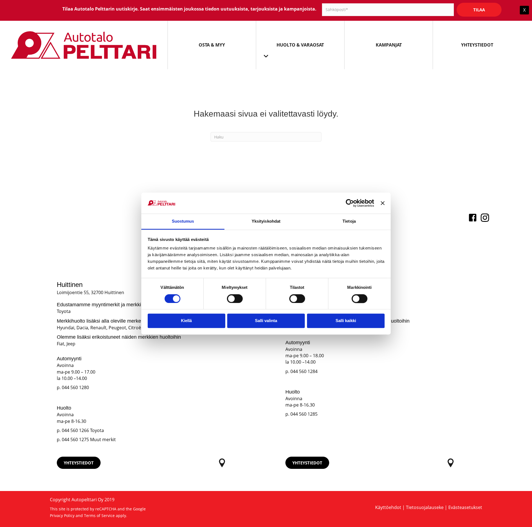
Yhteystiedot (477, 45)
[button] (79, 463)
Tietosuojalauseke (425, 507)
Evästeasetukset (465, 507)
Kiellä (186, 320)
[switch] (235, 298)
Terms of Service (99, 515)
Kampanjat (389, 45)
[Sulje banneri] (383, 203)
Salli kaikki (346, 320)
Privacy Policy (62, 515)
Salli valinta (266, 320)
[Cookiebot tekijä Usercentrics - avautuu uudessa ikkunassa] (350, 203)
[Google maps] (222, 462)
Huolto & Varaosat (300, 45)
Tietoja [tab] (349, 221)
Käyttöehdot (388, 507)
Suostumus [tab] (183, 221)
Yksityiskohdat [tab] (266, 221)
